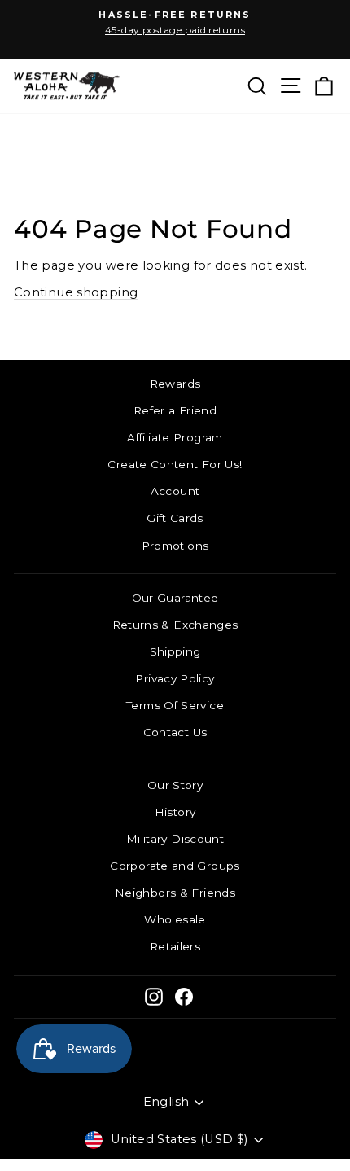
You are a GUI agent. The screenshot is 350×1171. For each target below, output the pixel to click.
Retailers (175, 946)
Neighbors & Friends (175, 892)
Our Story (175, 785)
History (175, 811)
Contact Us (175, 732)
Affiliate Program (174, 437)
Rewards (175, 383)
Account (175, 491)
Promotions (175, 545)
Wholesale (174, 919)
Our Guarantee (175, 597)
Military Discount (175, 838)
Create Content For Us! (174, 464)
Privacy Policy (174, 678)
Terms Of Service (175, 705)
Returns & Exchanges (175, 624)
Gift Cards (175, 517)
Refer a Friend (175, 410)
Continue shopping (76, 292)
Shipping (175, 651)
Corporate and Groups (174, 865)
